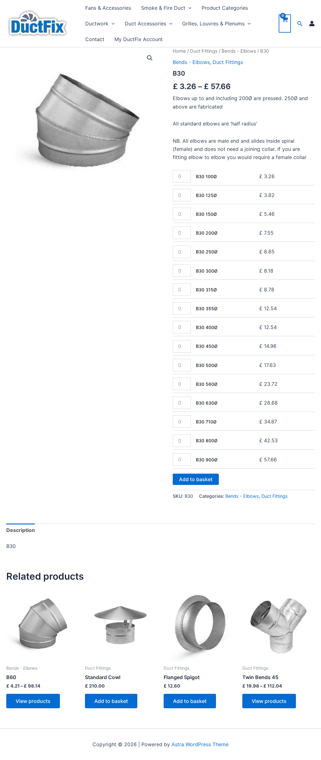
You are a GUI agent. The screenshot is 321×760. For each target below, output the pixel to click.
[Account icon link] (312, 23)
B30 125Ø (206, 195)
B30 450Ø (207, 346)
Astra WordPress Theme (200, 744)
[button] (149, 58)
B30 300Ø (207, 271)
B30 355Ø (207, 308)
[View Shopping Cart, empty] (285, 23)
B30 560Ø (207, 384)
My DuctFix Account (138, 39)
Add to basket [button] (111, 701)
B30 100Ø (206, 176)
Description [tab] (20, 530)
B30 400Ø (207, 327)
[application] (188, 8)
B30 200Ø (207, 233)
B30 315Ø (206, 289)
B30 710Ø (206, 421)
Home (179, 51)
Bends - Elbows (239, 51)
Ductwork (96, 23)
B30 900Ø (207, 459)
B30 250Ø (207, 251)
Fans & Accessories (108, 8)
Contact (94, 39)
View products (33, 701)
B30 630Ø (207, 403)
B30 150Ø (206, 214)
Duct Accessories (145, 23)
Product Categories (225, 8)
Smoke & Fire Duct (163, 8)
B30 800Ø (207, 440)
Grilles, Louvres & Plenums (213, 23)
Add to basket (196, 479)
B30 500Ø (207, 365)
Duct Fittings (204, 51)
